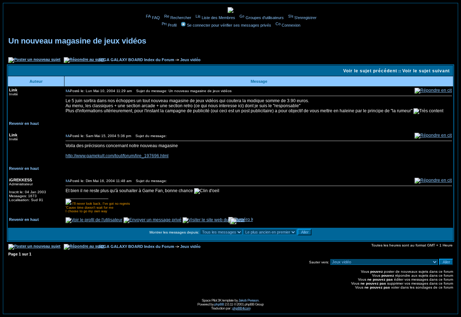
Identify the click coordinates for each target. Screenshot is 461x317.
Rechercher (180, 17)
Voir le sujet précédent (370, 70)
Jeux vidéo (190, 60)
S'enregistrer (305, 17)
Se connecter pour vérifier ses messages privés (229, 25)
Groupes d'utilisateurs (265, 17)
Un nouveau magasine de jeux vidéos (77, 40)
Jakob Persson (248, 300)
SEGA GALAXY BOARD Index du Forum (136, 60)
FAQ (156, 17)
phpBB (219, 304)
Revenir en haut (24, 123)
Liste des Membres (218, 17)
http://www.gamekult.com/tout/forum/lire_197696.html (117, 155)
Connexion (291, 25)
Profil (172, 25)
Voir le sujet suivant (426, 70)
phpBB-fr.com (241, 308)
